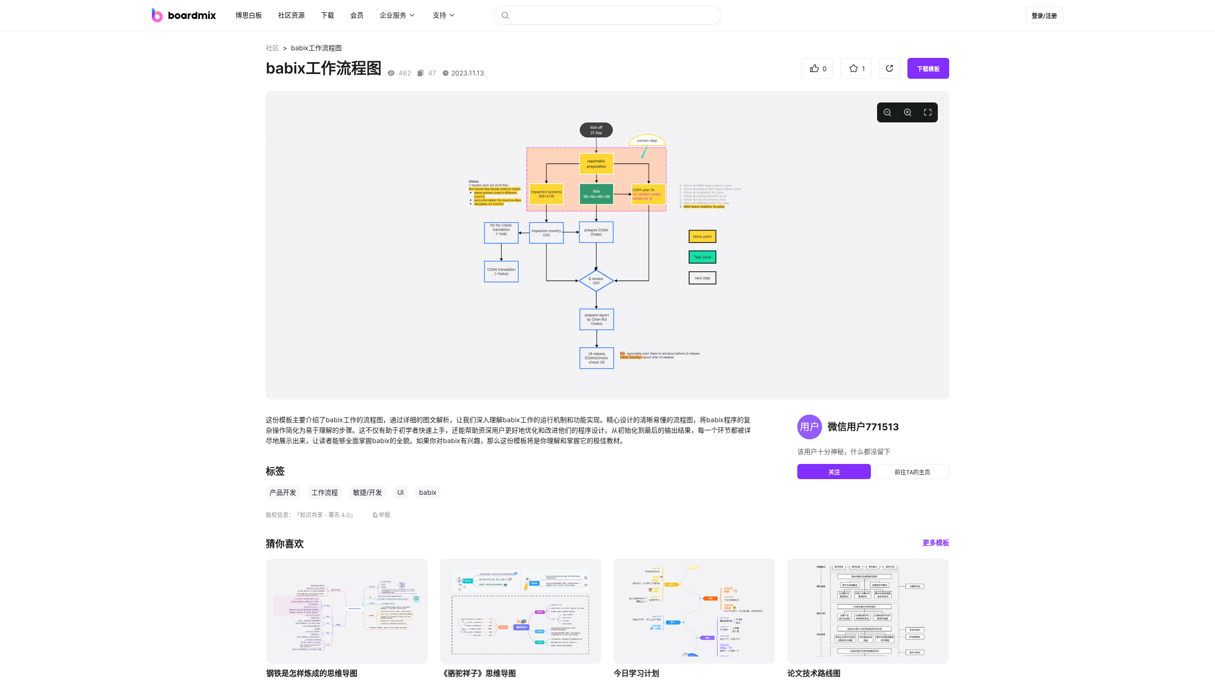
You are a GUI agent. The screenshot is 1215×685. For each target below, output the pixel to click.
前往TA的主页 (912, 472)
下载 (327, 15)
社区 (272, 48)
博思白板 (248, 15)
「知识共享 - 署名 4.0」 (325, 514)
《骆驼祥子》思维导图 (478, 673)
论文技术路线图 (814, 673)
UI (400, 492)
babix (428, 492)
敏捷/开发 (367, 492)
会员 (357, 15)
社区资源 (291, 15)
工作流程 (324, 492)
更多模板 (936, 542)
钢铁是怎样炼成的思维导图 (311, 673)
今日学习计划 (636, 673)
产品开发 (283, 492)
